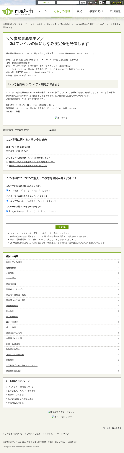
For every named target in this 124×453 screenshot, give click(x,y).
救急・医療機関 (13, 344)
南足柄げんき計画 (14, 338)
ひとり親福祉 (12, 316)
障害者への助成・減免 (16, 295)
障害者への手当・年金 (16, 300)
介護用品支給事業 (16, 403)
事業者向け (96, 11)
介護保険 (10, 273)
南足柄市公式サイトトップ (15, 24)
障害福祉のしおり (14, 371)
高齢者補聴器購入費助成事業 (20, 399)
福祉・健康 (51, 24)
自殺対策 (10, 360)
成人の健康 (11, 327)
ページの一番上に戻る (110, 428)
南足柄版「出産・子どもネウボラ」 (22, 365)
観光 (79, 11)
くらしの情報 (62, 11)
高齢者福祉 (65, 24)
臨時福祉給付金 (13, 349)
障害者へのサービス (15, 289)
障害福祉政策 (12, 305)
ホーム (43, 11)
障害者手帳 (11, 278)
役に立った (13, 190)
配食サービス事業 (16, 395)
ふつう (26, 190)
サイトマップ (63, 434)
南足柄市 (17, 11)
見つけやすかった (16, 211)
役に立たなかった (43, 190)
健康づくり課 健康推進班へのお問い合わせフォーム (32, 162)
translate (46, 2)
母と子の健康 (12, 322)
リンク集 (49, 434)
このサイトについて (13, 434)
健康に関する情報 (14, 333)
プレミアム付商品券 (15, 354)
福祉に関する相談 (14, 262)
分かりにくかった (48, 201)
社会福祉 (10, 311)
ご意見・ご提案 (33, 434)
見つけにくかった (48, 211)
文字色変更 (116, 2)
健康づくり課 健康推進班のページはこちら (28, 165)
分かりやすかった (16, 201)
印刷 (54, 130)
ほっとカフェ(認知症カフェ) (20, 387)
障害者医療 (11, 284)
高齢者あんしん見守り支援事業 (21, 391)
